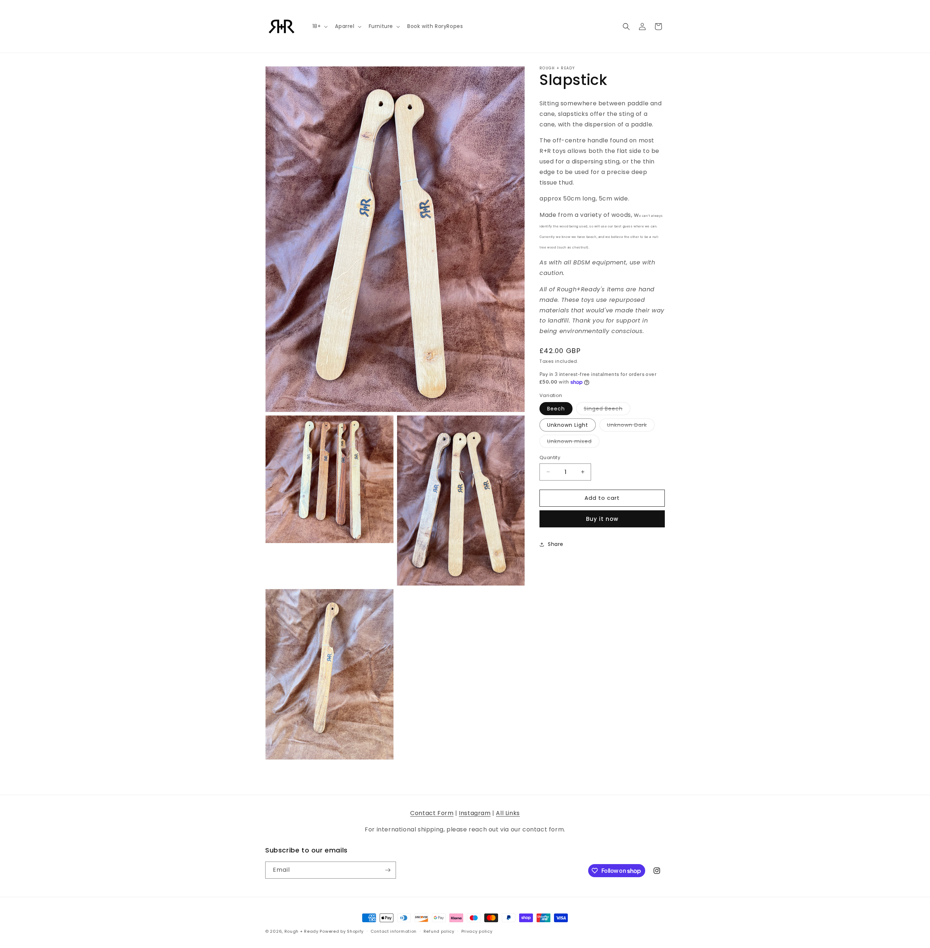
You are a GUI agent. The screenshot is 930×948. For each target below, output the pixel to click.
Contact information (394, 931)
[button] (319, 26)
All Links (507, 813)
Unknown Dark (631, 426)
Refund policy (439, 931)
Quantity (549, 457)
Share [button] (555, 544)
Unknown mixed (573, 442)
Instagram (474, 813)
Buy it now (602, 519)
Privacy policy (477, 931)
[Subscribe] (388, 870)
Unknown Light (567, 425)
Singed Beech (607, 410)
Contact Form (431, 813)
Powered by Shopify (342, 931)
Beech (556, 408)
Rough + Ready (301, 931)
